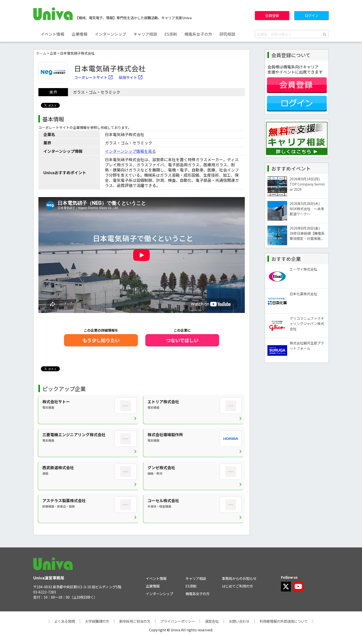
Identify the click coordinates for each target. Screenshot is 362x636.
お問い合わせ (239, 621)
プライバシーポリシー (177, 621)
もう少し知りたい (101, 340)
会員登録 (272, 15)
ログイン (311, 15)
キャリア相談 (145, 34)
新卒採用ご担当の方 (134, 621)
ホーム (41, 53)
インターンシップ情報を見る (130, 151)
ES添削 (171, 34)
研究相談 (227, 34)
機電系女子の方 (198, 34)
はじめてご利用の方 (237, 586)
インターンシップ (110, 34)
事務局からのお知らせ (239, 578)
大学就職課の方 (97, 621)
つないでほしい (182, 340)
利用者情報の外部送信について (284, 621)
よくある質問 (64, 621)
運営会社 (212, 621)
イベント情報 (52, 34)
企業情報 (79, 34)
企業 (53, 53)
